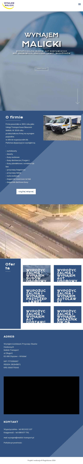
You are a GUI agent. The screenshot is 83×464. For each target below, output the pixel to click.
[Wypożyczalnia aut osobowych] (67, 273)
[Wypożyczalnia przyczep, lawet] (37, 294)
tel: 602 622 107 (25, 429)
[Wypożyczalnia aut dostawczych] (37, 314)
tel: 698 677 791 (22, 432)
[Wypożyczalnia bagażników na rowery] (67, 314)
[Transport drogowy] (37, 273)
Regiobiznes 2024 (49, 460)
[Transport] (67, 294)
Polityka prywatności (13, 443)
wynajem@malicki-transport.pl (21, 437)
